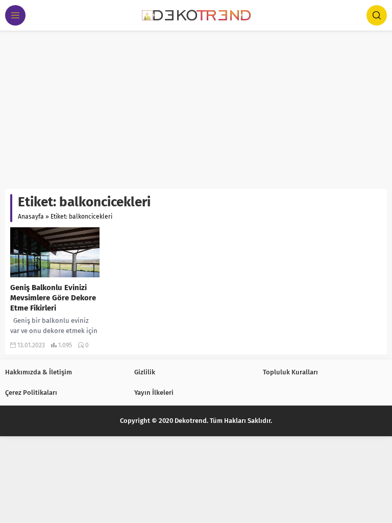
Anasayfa (31, 216)
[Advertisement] (196, 107)
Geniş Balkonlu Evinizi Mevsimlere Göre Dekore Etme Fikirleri (53, 298)
